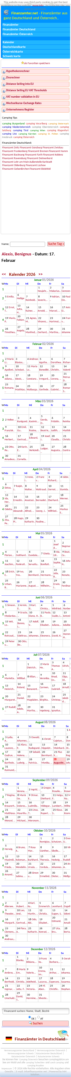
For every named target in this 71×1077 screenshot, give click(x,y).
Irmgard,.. (44, 379)
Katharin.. (30, 522)
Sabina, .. (21, 876)
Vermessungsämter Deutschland (19, 1050)
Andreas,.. (10, 939)
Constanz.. (32, 379)
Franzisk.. (10, 430)
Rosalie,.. (57, 791)
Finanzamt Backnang (13, 155)
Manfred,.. (31, 332)
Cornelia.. (22, 459)
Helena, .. (22, 755)
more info (38, 5)
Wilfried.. (53, 511)
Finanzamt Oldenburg (13, 165)
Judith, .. (55, 430)
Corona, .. (56, 379)
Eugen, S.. (57, 914)
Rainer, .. (30, 311)
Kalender (8, 42)
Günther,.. (45, 851)
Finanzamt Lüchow (36, 165)
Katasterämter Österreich (23, 1057)
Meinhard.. (60, 748)
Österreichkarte (13, 51)
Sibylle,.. (55, 851)
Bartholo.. (10, 763)
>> (40, 275)
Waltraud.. (41, 489)
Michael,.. (22, 821)
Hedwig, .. (56, 860)
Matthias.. (20, 389)
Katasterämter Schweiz (48, 1057)
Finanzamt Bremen (38, 151)
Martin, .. (33, 914)
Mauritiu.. (22, 813)
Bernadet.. (41, 500)
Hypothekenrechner (18, 71)
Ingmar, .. (10, 989)
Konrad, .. (44, 932)
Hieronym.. (34, 821)
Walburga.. (33, 389)
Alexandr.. (18, 511)
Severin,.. (43, 300)
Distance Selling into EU (20, 84)
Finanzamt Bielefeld (40, 169)
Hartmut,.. (55, 321)
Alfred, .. (29, 511)
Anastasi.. (30, 500)
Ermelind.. (45, 876)
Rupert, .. (46, 813)
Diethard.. (46, 798)
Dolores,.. (22, 806)
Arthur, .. (54, 973)
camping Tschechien (35, 1063)
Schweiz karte (11, 56)
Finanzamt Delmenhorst (40, 158)
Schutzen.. (57, 842)
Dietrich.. (32, 667)
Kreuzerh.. (10, 806)
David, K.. (57, 636)
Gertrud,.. (22, 439)
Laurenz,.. (10, 748)
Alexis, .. (19, 379)
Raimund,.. (10, 770)
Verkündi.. (34, 450)
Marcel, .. (54, 311)
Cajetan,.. (59, 741)
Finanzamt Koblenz (53, 155)
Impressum (7, 1069)
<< (4, 275)
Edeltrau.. (22, 636)
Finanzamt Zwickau (53, 147)
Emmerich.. (45, 906)
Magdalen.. (33, 700)
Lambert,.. (58, 806)
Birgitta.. (44, 700)
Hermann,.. (47, 575)
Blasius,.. (20, 362)
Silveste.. (43, 998)
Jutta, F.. (20, 989)
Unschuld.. (10, 998)
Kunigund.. (23, 421)
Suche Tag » (56, 244)
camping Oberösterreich (45, 127)
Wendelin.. (21, 867)
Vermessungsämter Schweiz (21, 1053)
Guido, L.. (57, 616)
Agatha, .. (44, 362)
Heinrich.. (10, 689)
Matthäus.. (10, 813)
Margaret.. (10, 700)
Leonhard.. (57, 906)
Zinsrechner (13, 77)
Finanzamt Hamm (58, 151)
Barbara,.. (54, 962)
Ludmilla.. (33, 806)
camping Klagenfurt (58, 130)
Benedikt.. (44, 370)
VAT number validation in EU (22, 97)
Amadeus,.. (11, 459)
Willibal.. (21, 678)
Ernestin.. (18, 500)
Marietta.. (10, 678)
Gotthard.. (21, 555)
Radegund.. (35, 748)
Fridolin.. (55, 421)
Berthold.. (10, 982)
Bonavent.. (33, 689)
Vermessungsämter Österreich (51, 1050)
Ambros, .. (10, 973)
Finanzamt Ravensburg (14, 158)
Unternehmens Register (20, 109)
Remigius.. (45, 842)
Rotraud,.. (10, 636)
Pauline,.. (41, 522)
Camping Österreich (28, 1060)
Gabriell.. (56, 689)
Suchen (37, 1023)
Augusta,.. (56, 450)
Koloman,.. (21, 860)
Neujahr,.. (43, 291)
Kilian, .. (34, 677)
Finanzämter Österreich (18, 34)
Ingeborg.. (45, 710)
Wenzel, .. (10, 821)
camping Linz (9, 134)
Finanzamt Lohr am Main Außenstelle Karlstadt (27, 162)
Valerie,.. (31, 973)
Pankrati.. (21, 564)
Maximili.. (10, 860)
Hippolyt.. (46, 748)
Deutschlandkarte (14, 47)
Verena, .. (22, 791)
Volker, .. (11, 420)
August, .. (33, 586)
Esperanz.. (55, 982)
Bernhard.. (34, 575)
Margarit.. (10, 923)
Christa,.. (45, 608)
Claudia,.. (56, 439)
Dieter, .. (56, 876)
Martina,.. (54, 332)
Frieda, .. (9, 867)
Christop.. (56, 700)
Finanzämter (11, 24)
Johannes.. (34, 636)
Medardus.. (11, 616)
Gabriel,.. (56, 389)
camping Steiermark (58, 124)
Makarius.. (55, 291)
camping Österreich (23, 137)
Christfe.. (54, 989)
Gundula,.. (34, 555)
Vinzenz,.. (43, 321)
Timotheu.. (10, 332)
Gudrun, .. (10, 755)
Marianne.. (22, 586)
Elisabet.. (45, 625)
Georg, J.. (41, 511)
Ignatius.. (56, 710)
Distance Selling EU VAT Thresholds (26, 90)
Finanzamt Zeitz (10, 147)
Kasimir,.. (34, 421)
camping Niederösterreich (16, 127)
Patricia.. (33, 763)
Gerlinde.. (44, 389)
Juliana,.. (9, 379)
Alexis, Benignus (17, 254)
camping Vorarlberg (36, 124)
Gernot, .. (53, 489)
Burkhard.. (33, 860)
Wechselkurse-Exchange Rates (23, 103)
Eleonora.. (45, 636)
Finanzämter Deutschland (19, 29)
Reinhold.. (31, 300)
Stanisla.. (64, 489)
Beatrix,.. (46, 430)
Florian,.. (9, 555)
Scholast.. (20, 370)
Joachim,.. (10, 564)
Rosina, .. (34, 430)
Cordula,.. (45, 867)
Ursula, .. (32, 867)
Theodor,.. (10, 914)
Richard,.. (53, 480)
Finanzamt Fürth (33, 155)
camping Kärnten (27, 134)
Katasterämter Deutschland (49, 1053)
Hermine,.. (32, 998)
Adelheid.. (31, 982)
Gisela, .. (47, 553)
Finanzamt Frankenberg (14, 151)
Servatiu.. (33, 564)
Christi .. (48, 739)
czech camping (57, 1063)
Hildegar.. (46, 806)
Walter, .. (30, 489)
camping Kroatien (35, 1066)
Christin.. (55, 370)
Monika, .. (46, 763)
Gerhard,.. (43, 332)
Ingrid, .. (35, 789)
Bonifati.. (45, 564)
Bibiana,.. (31, 962)
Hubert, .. (21, 906)
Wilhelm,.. (46, 586)
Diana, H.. (34, 616)
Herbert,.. (10, 439)
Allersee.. (10, 906)
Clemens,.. (10, 932)
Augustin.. (59, 763)
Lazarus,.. (43, 982)
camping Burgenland (13, 124)
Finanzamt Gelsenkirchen (15, 169)
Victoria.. (31, 989)
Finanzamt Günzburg (31, 147)
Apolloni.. (10, 370)
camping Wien (37, 130)
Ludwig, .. (22, 763)
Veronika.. (45, 678)
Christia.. (43, 914)
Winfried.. (57, 608)
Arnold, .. (43, 311)
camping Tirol (20, 130)
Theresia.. (45, 860)
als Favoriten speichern (37, 63)
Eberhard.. (53, 500)
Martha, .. (32, 710)
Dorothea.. (56, 362)
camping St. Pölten (48, 134)
